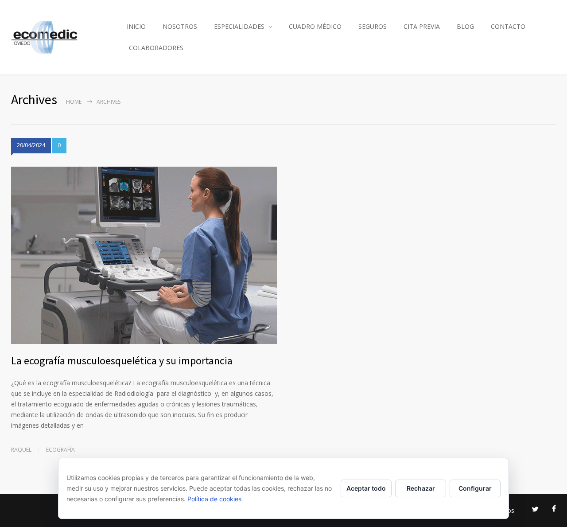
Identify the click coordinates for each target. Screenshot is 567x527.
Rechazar (421, 488)
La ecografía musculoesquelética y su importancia (122, 360)
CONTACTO (508, 26)
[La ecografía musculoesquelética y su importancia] (144, 255)
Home (74, 101)
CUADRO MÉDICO (315, 26)
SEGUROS (372, 26)
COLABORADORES (156, 47)
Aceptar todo (366, 488)
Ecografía (60, 449)
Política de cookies (214, 499)
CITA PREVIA (422, 26)
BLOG (465, 26)
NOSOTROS (180, 26)
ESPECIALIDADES (239, 26)
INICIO (136, 26)
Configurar (475, 488)
